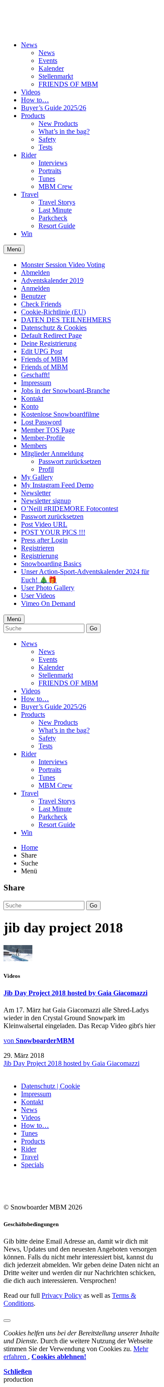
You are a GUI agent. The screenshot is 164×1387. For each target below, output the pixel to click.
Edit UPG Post (41, 351)
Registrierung (39, 556)
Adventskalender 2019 (52, 280)
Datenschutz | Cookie (50, 1086)
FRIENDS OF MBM (68, 84)
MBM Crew (55, 186)
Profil (46, 469)
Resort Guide (56, 225)
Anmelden (35, 288)
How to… (35, 100)
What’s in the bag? (64, 131)
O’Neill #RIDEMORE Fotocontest (69, 508)
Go (93, 628)
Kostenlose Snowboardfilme (60, 414)
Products (33, 115)
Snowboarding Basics (51, 563)
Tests (45, 147)
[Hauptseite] (54, 23)
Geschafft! (35, 375)
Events (47, 60)
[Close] (6, 1320)
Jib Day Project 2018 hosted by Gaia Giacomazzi (75, 993)
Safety (47, 139)
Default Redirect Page (51, 335)
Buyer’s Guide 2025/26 (53, 107)
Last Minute (55, 210)
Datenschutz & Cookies (54, 327)
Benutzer (33, 296)
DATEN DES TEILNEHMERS (66, 319)
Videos (30, 92)
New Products (58, 123)
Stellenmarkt (55, 76)
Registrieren (37, 548)
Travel (29, 194)
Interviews (52, 163)
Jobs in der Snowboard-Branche (65, 390)
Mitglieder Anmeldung (52, 453)
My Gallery (37, 477)
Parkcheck (52, 218)
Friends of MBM (44, 359)
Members (34, 445)
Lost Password (41, 422)
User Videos (38, 595)
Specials (32, 1164)
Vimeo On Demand (48, 603)
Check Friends (41, 304)
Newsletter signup (46, 500)
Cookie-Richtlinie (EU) (53, 312)
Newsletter (36, 493)
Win (26, 233)
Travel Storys (56, 202)
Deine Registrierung (49, 343)
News (29, 45)
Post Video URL (44, 524)
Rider (28, 155)
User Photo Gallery (47, 587)
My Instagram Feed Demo (57, 485)
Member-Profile (43, 437)
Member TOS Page (48, 430)
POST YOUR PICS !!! (53, 532)
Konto (29, 406)
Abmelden (35, 272)
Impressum (36, 382)
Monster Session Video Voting (63, 264)
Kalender (51, 68)
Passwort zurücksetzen (69, 461)
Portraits (49, 170)
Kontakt (32, 398)
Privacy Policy (62, 1295)
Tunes (46, 178)
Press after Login (44, 540)
